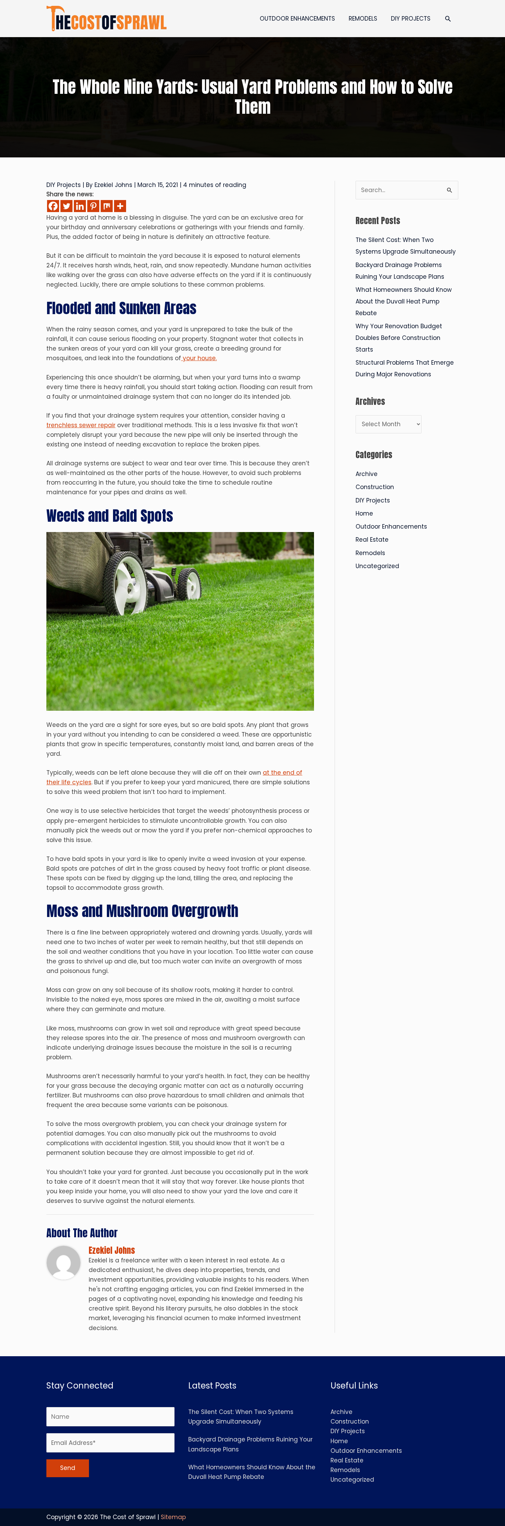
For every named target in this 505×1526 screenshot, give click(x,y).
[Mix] (107, 206)
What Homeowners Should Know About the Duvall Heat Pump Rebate (404, 301)
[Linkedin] (80, 206)
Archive (367, 474)
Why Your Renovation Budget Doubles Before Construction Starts (399, 338)
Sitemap (173, 1517)
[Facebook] (53, 206)
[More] (120, 206)
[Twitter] (66, 206)
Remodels (370, 553)
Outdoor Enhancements (391, 526)
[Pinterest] (93, 206)
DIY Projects (63, 185)
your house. (199, 358)
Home (364, 513)
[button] (448, 18)
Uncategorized (377, 566)
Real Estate (372, 539)
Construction (375, 487)
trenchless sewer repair (80, 425)
